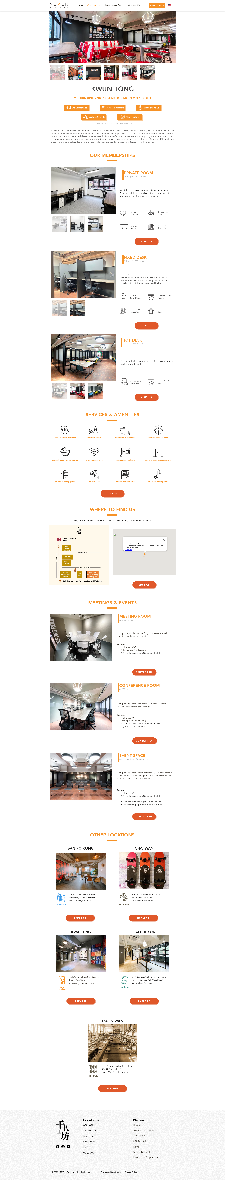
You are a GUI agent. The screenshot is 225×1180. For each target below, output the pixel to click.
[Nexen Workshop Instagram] (63, 1146)
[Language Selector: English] (171, 5)
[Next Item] (171, 36)
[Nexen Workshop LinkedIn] (68, 1146)
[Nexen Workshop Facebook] (57, 1146)
